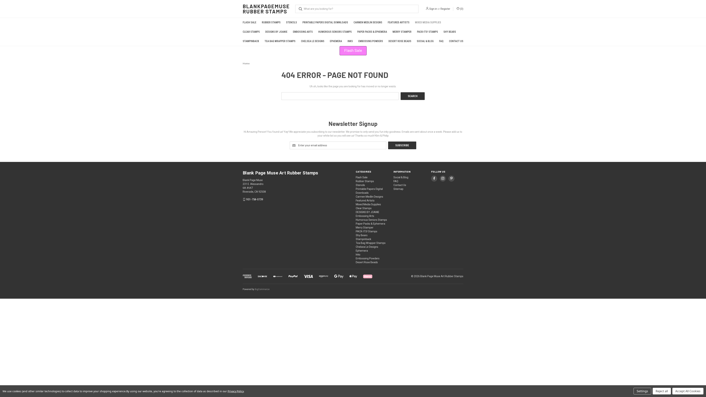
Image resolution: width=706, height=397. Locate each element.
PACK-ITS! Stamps (427, 31)
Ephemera (336, 41)
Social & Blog (425, 41)
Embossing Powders (370, 41)
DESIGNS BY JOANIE (276, 31)
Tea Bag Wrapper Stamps (280, 41)
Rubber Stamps (271, 22)
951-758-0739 (254, 199)
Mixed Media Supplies (428, 22)
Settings (642, 391)
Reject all (662, 391)
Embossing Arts (303, 31)
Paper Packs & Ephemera (372, 31)
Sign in (433, 8)
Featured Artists (398, 22)
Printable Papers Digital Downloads (325, 22)
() (461, 8)
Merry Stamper (402, 31)
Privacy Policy (236, 391)
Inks (350, 41)
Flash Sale (249, 22)
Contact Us (456, 41)
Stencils (291, 22)
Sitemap (398, 188)
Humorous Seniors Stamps (335, 31)
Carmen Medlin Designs (368, 22)
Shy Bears (449, 31)
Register (445, 8)
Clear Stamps (251, 31)
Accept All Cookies (687, 391)
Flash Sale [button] (353, 50)
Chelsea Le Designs (312, 41)
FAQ (441, 41)
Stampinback (251, 41)
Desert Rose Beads (399, 41)
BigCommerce (262, 289)
